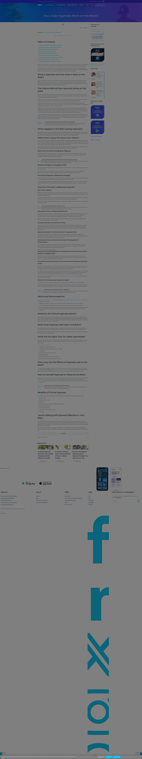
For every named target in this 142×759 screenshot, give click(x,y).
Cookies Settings (101, 756)
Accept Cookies (117, 756)
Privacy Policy (7, 757)
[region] (71, 757)
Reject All (109, 756)
